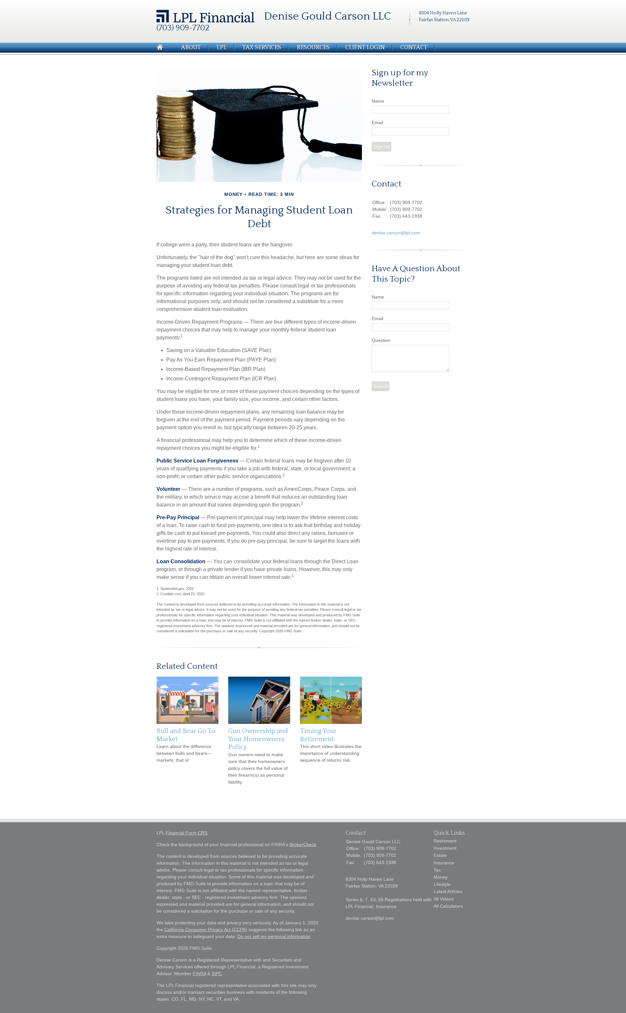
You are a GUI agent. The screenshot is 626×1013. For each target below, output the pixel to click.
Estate (440, 855)
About (191, 47)
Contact (413, 47)
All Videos (444, 899)
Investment (445, 848)
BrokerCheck (303, 844)
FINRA (199, 973)
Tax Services (261, 47)
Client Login (365, 47)
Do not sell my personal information (273, 936)
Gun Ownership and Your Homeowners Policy (258, 739)
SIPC (217, 973)
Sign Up (381, 146)
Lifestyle (442, 884)
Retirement (445, 841)
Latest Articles (448, 891)
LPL (221, 47)
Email (377, 122)
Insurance (444, 862)
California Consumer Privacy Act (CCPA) (205, 929)
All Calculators (448, 906)
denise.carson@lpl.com (396, 232)
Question (381, 340)
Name (378, 101)
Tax (437, 870)
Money (441, 877)
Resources (313, 47)
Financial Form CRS (186, 832)
